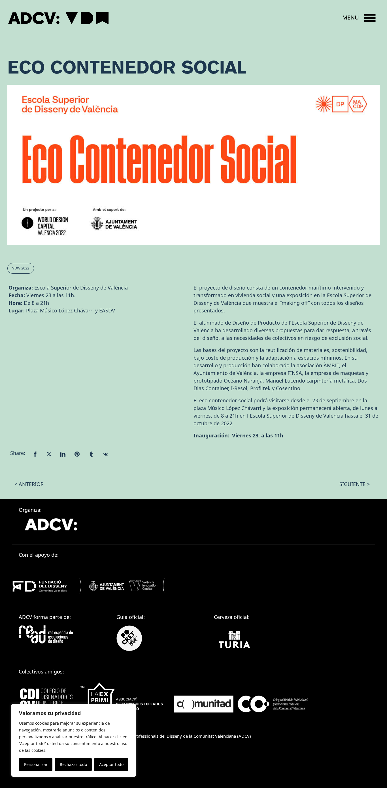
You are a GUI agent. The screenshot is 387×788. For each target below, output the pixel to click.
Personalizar (36, 764)
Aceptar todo (111, 764)
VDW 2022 (20, 268)
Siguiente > (354, 484)
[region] (73, 740)
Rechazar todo (73, 764)
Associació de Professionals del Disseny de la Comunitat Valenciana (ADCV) (178, 736)
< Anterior (29, 484)
